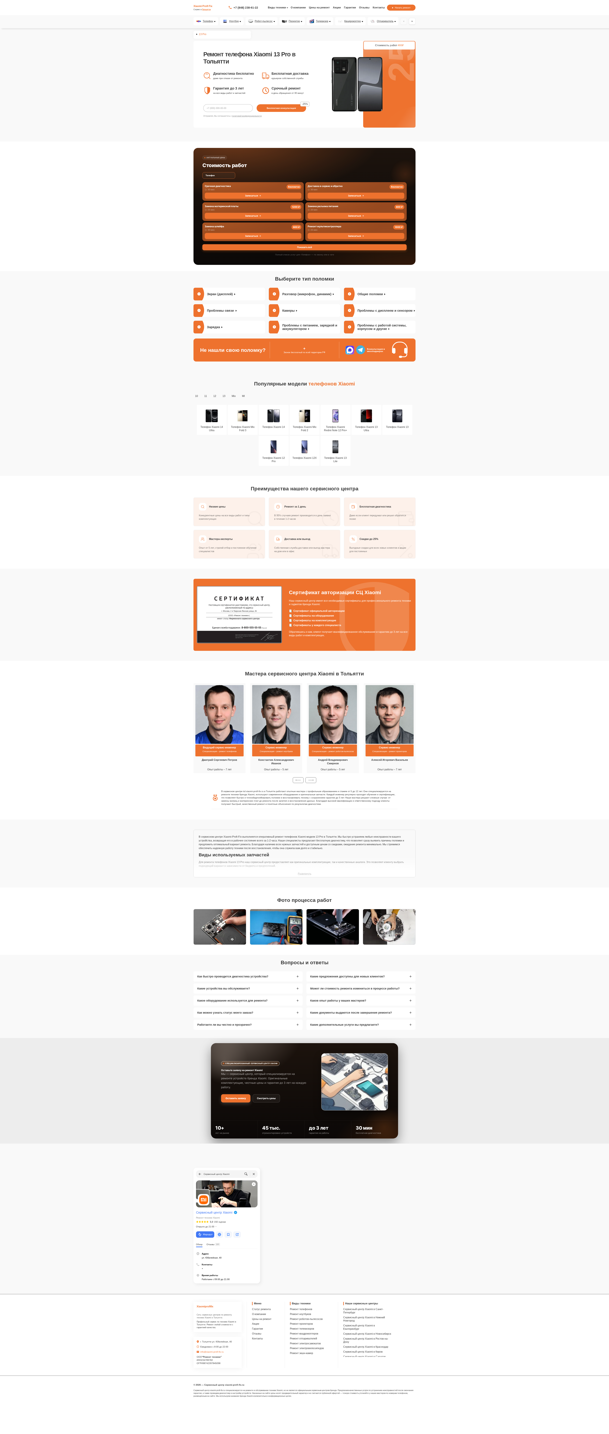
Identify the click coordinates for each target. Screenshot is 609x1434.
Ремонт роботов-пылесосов (306, 1319)
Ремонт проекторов (301, 1323)
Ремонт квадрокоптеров (304, 1333)
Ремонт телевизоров (302, 1328)
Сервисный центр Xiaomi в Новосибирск (367, 1333)
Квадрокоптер (352, 21)
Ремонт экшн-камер (301, 1353)
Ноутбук (234, 21)
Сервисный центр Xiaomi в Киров (363, 1351)
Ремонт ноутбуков (300, 1314)
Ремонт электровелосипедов (307, 1348)
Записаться (251, 195)
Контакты (379, 7)
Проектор (294, 21)
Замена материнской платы (221, 206)
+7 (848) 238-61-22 (245, 7)
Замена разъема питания (323, 206)
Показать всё (304, 247)
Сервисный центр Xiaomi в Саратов (364, 1356)
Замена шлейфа (214, 226)
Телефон (208, 21)
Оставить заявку (236, 1098)
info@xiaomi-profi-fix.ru (212, 1352)
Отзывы (364, 7)
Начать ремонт (402, 7)
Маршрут (208, 1234)
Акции (337, 7)
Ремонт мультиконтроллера (324, 226)
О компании (298, 7)
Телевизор (322, 21)
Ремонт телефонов (301, 1309)
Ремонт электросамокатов (305, 1343)
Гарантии (350, 7)
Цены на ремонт (319, 7)
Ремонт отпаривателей (303, 1338)
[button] (298, 780)
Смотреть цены (266, 1098)
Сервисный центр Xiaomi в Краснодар (365, 1346)
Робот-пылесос (264, 21)
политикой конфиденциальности (247, 116)
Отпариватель (385, 21)
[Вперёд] (412, 21)
